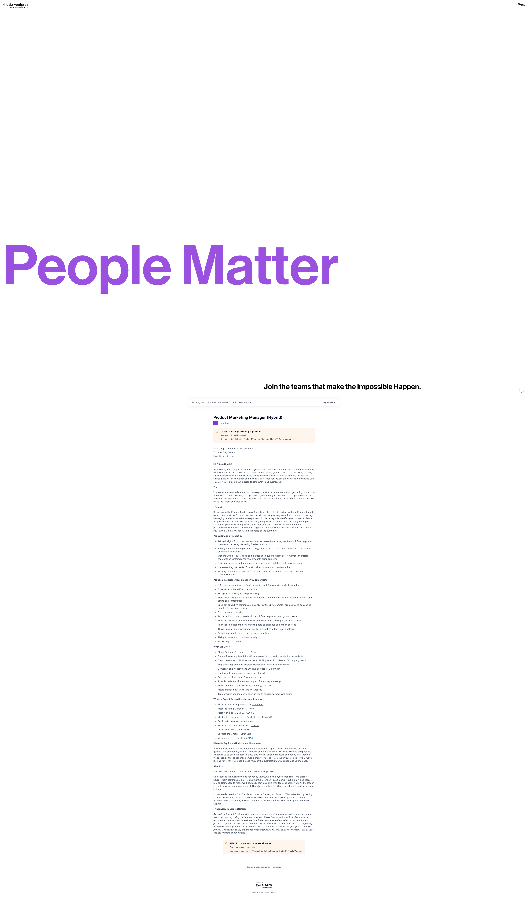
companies (218, 402)
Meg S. (240, 712)
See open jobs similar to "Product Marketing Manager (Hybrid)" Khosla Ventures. (257, 439)
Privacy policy (257, 892)
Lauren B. (258, 704)
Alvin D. (251, 712)
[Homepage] (15, 4)
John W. (255, 725)
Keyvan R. (267, 717)
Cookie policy (270, 892)
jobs (198, 402)
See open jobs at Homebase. (234, 435)
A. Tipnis (249, 708)
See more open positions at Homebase (264, 867)
